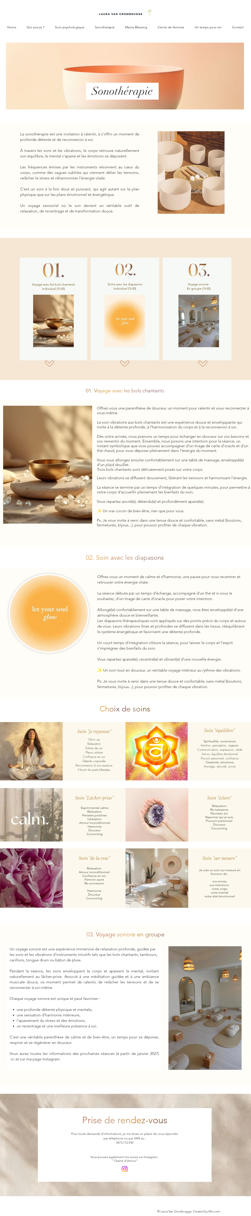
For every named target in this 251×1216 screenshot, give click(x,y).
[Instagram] (124, 1169)
